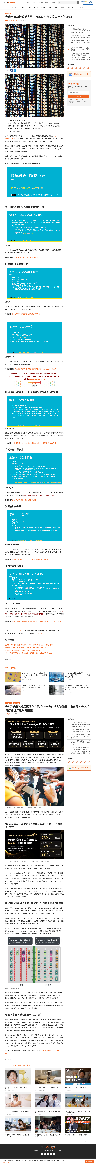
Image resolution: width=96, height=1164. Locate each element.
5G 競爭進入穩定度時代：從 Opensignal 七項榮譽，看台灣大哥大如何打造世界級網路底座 (80, 30)
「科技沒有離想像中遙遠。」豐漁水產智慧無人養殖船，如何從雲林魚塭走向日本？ (80, 42)
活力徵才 (47, 2)
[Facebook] (42, 1154)
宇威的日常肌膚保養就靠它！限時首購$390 (17, 1111)
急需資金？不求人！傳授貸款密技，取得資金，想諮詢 (17, 1135)
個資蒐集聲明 (76, 99)
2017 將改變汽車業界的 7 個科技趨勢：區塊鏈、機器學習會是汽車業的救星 (28, 653)
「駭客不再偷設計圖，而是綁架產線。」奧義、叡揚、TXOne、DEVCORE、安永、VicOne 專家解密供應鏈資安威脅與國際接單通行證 (80, 56)
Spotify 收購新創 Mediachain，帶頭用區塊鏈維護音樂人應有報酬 (25, 647)
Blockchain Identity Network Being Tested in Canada (30, 559)
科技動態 (8, 13)
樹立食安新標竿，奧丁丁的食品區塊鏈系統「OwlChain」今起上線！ (36, 369)
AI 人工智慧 (21, 7)
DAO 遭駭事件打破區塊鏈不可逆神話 (26, 257)
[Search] (78, 2)
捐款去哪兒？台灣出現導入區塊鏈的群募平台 (26, 314)
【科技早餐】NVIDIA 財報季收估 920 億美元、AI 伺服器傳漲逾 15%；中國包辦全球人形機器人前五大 (77, 687)
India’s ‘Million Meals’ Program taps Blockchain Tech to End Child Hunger (36, 621)
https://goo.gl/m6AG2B (37, 379)
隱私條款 (36, 1150)
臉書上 (13, 138)
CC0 (26, 633)
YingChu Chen (18, 631)
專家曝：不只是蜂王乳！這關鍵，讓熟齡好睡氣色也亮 (17, 1088)
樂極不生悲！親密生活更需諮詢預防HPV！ (77, 1087)
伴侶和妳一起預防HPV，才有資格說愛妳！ (77, 1135)
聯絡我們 (41, 2)
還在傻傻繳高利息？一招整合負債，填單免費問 (47, 1111)
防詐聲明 (53, 2)
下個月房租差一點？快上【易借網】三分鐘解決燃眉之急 (47, 1135)
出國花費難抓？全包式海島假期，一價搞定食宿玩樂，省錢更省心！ (77, 1111)
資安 (56, 7)
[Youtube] (45, 1154)
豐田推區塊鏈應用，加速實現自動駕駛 (24, 500)
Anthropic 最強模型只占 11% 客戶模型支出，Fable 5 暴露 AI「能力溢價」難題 (80, 49)
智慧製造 (36, 7)
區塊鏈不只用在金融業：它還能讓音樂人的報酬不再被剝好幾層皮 (25, 650)
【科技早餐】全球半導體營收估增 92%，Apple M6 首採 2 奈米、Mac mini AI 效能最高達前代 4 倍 (77, 675)
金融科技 (49, 7)
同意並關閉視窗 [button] (89, 1161)
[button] (11, 70)
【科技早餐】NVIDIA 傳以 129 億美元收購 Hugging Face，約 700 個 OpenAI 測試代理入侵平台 (34, 675)
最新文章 (13, 7)
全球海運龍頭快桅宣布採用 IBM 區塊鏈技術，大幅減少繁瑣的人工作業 (34, 443)
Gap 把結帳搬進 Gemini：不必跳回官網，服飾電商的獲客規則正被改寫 (80, 36)
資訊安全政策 (42, 1150)
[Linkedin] (48, 1154)
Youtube (35, 2)
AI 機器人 (29, 7)
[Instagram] (54, 1154)
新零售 (43, 7)
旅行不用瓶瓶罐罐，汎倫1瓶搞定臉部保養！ (47, 1087)
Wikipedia (39, 633)
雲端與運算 (16, 703)
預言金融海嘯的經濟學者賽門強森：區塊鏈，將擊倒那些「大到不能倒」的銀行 (29, 645)
